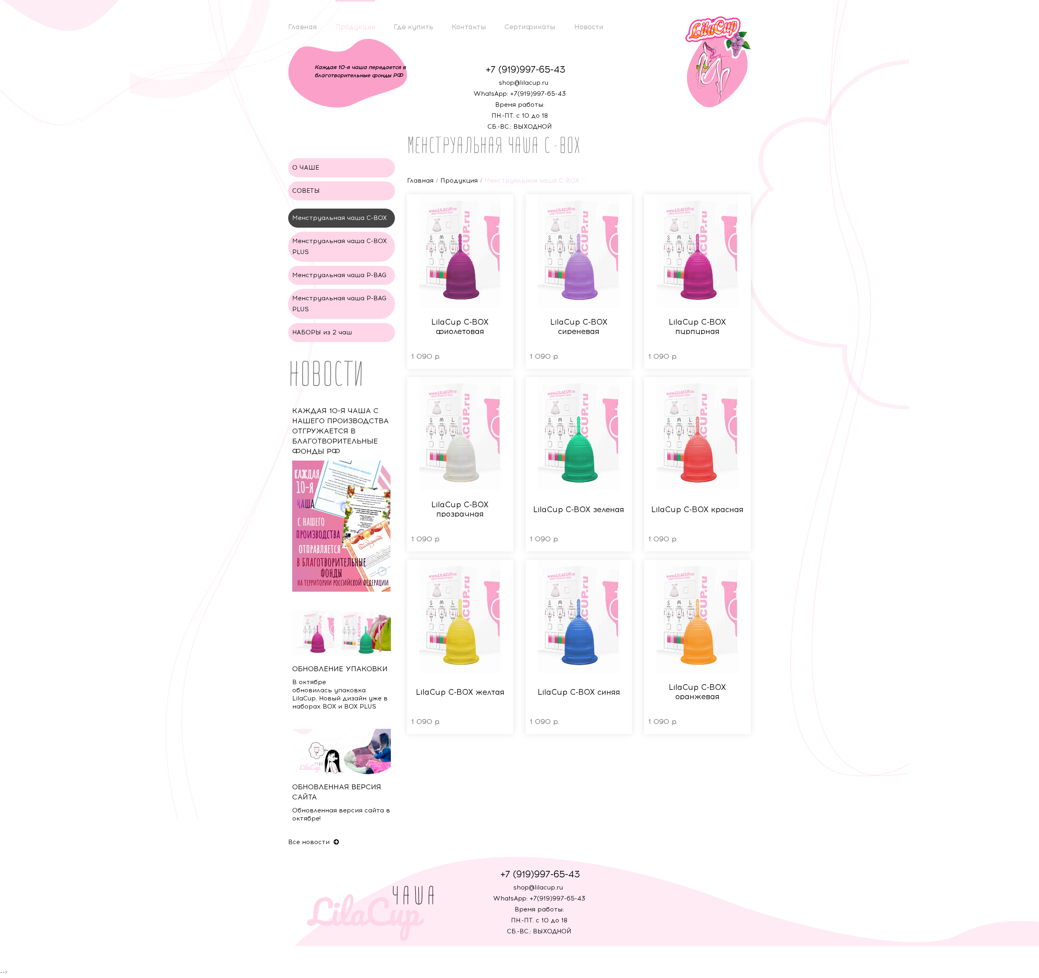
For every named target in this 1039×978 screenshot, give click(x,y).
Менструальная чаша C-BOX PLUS (339, 246)
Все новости (310, 842)
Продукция (355, 27)
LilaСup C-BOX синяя (579, 692)
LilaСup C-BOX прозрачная (460, 509)
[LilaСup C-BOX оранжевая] (697, 616)
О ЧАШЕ (305, 167)
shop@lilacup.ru (523, 82)
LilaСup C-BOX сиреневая (579, 326)
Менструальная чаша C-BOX (339, 218)
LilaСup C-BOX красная (697, 509)
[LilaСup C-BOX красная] (697, 434)
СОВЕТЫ (306, 190)
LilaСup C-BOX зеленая (578, 509)
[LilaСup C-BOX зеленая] (579, 434)
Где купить (413, 27)
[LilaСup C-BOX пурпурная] (697, 251)
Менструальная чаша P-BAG (339, 275)
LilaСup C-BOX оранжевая (697, 692)
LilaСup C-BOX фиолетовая (460, 326)
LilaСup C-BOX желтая (460, 692)
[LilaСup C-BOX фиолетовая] (460, 251)
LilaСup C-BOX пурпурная (697, 326)
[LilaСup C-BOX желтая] (460, 616)
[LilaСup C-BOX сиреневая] (579, 251)
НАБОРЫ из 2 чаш (322, 332)
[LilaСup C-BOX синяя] (579, 616)
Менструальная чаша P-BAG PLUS (339, 304)
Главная (302, 27)
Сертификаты (530, 27)
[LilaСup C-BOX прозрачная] (460, 434)
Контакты (469, 27)
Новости (589, 27)
